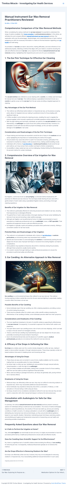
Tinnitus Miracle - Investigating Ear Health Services (27, 3)
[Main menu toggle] (63, 3)
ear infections (27, 144)
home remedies (29, 34)
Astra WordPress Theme (58, 483)
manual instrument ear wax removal (38, 36)
